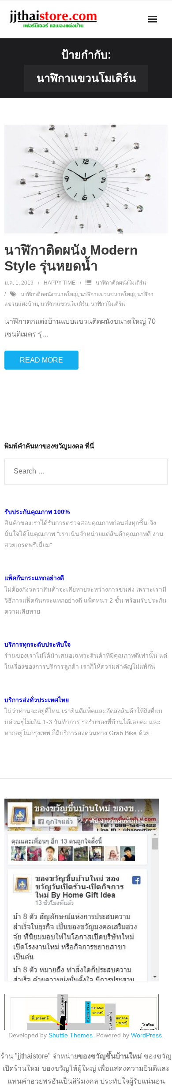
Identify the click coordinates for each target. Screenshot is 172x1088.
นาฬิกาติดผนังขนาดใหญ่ (49, 294)
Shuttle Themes (71, 1035)
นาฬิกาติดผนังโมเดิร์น (121, 283)
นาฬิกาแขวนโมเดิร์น (64, 304)
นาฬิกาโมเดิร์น (108, 304)
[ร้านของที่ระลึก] (81, 979)
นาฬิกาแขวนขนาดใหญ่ (107, 294)
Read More (41, 360)
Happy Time (59, 283)
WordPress (146, 1035)
